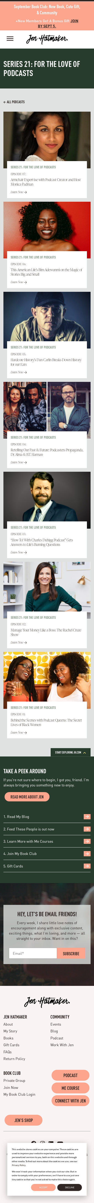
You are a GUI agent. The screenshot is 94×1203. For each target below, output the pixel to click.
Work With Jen (62, 1044)
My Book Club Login (19, 1094)
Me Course (70, 1088)
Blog (54, 1031)
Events (55, 1024)
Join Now (10, 1087)
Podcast (56, 1038)
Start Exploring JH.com (68, 752)
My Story (10, 1031)
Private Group (14, 1080)
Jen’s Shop (23, 1120)
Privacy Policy (18, 1165)
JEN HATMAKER (15, 1017)
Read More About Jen (27, 796)
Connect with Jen (70, 1101)
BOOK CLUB (12, 1073)
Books (8, 1038)
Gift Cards (11, 1044)
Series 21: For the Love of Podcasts (33, 167)
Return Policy (14, 1058)
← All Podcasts (14, 101)
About (8, 1024)
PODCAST (70, 1075)
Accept (43, 1187)
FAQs (7, 1051)
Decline (69, 1187)
